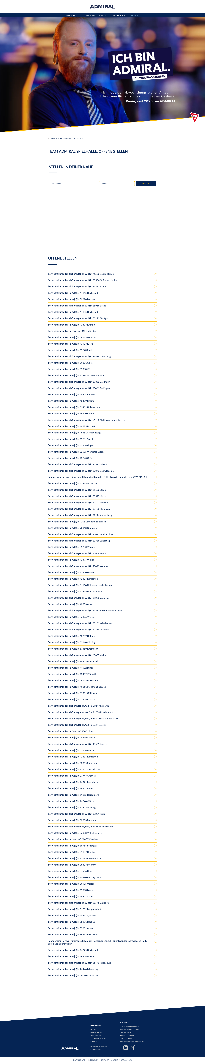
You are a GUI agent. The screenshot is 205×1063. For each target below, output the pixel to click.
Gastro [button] (102, 15)
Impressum (93, 1060)
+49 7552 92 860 (126, 1039)
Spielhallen (95, 1035)
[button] (195, 117)
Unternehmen (96, 1032)
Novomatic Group (98, 1046)
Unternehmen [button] (72, 15)
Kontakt (105, 1060)
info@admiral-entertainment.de (132, 1041)
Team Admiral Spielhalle (68, 138)
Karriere (54, 138)
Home (93, 1029)
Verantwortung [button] (118, 15)
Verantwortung (98, 1038)
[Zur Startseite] (48, 138)
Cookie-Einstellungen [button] (121, 1060)
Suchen (145, 184)
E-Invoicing (95, 1049)
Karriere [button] (135, 15)
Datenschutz (79, 1060)
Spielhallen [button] (89, 15)
